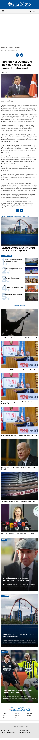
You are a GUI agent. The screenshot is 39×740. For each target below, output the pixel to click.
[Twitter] (21, 55)
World (4, 715)
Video (4, 718)
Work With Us (24, 730)
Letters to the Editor (26, 732)
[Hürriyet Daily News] (19, 4)
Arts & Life (18, 715)
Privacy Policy (5, 730)
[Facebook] (17, 55)
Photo (16, 718)
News (3, 47)
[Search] (30, 11)
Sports (29, 715)
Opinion (29, 713)
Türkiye (10, 47)
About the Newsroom (8, 732)
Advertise (4, 735)
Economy (18, 713)
